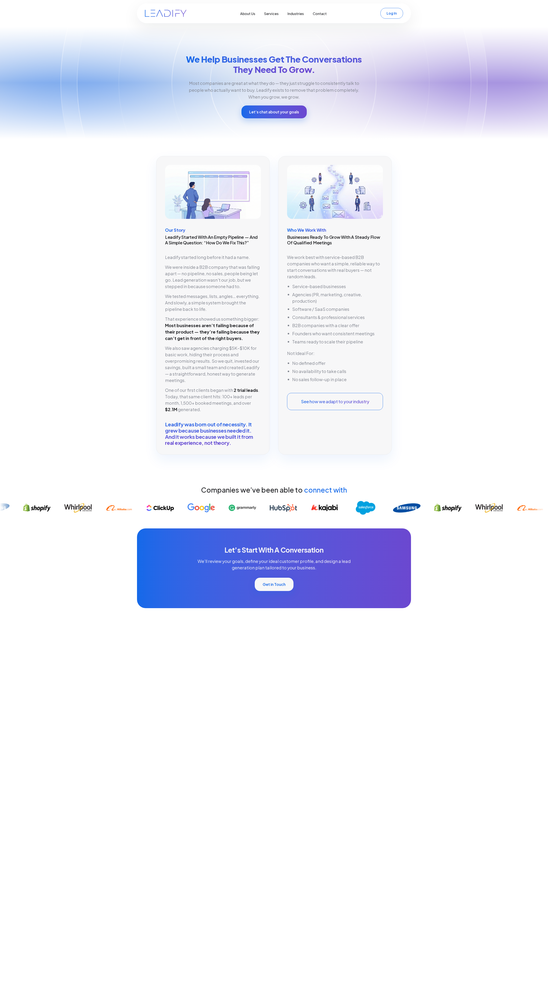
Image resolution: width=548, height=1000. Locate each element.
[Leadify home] (165, 13)
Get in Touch (274, 584)
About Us (247, 13)
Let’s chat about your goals (274, 111)
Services (271, 13)
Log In (392, 13)
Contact (320, 13)
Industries (295, 13)
